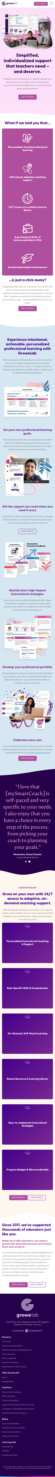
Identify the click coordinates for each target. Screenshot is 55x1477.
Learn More (27, 531)
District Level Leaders (10, 1424)
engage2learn (8, 1382)
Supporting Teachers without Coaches (18, 1405)
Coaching (6, 1342)
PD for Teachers (8, 1396)
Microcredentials (9, 1358)
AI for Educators (8, 1354)
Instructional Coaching (11, 1392)
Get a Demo (41, 4)
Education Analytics (10, 1363)
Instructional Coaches (11, 1432)
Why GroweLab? (10, 1373)
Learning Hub (9, 1442)
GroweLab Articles (9, 1455)
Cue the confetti (42, 753)
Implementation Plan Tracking (14, 1367)
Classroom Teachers (10, 1436)
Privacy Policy (45, 1468)
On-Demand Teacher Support (14, 1413)
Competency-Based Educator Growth (18, 1409)
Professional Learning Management (17, 1350)
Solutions (7, 1388)
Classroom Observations (12, 1346)
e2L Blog (5, 1451)
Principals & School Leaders (13, 1428)
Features (6, 1337)
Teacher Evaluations (10, 1400)
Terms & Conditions (33, 1468)
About (4, 1377)
